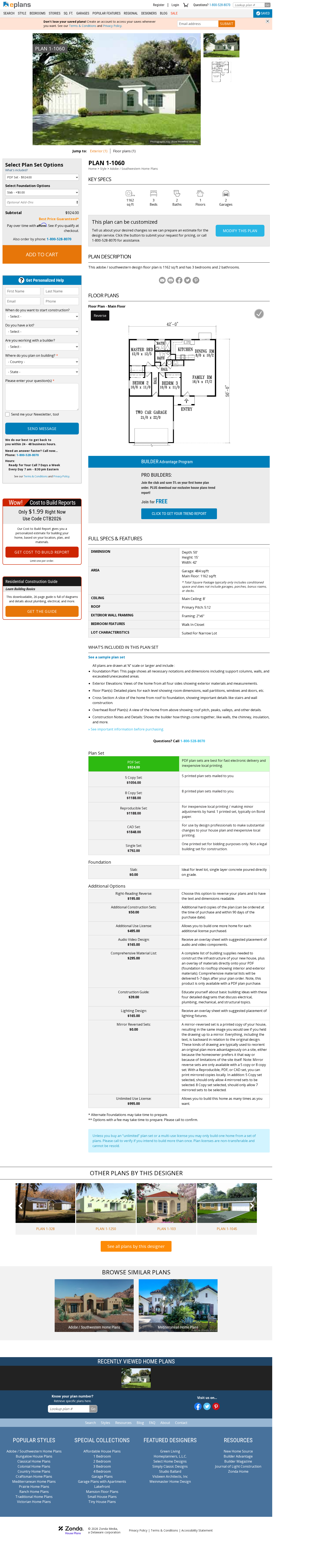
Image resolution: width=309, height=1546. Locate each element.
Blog (163, 13)
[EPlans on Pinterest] (216, 1406)
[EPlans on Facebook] (197, 1406)
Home (92, 169)
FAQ (152, 1422)
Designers (149, 13)
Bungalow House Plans (34, 1456)
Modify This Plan (240, 230)
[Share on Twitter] (187, 280)
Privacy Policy (112, 26)
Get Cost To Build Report (42, 552)
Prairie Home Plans (34, 1486)
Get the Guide (42, 611)
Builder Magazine (238, 1461)
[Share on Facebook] (179, 280)
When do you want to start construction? (37, 310)
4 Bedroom (102, 1471)
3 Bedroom (102, 1466)
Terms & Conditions (82, 26)
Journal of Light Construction (238, 1466)
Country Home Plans (34, 1471)
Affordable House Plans (102, 1451)
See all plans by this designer (136, 1246)
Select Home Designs (170, 1461)
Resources (123, 1422)
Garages (82, 13)
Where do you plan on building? (31, 355)
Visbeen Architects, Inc (170, 1476)
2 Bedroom (102, 1461)
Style (22, 13)
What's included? (16, 170)
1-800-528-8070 (219, 5)
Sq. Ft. (68, 13)
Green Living (170, 1451)
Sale (174, 13)
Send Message (42, 428)
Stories (54, 13)
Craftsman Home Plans (34, 1476)
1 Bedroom (102, 1456)
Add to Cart (42, 254)
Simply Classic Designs (170, 1466)
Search (9, 13)
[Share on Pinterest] (196, 280)
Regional (131, 13)
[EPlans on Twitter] (206, 1406)
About (165, 1422)
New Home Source (238, 1451)
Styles (105, 1422)
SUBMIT (226, 23)
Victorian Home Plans (34, 1501)
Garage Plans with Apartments (102, 1481)
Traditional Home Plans (34, 1496)
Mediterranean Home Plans (34, 1481)
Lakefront (102, 1486)
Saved (265, 13)
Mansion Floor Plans (102, 1491)
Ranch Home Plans (34, 1491)
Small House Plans (102, 1496)
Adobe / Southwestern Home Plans (134, 169)
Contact (181, 1422)
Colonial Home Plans (34, 1466)
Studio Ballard (170, 1471)
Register (158, 5)
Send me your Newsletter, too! (35, 414)
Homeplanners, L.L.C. (170, 1456)
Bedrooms (37, 13)
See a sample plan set (106, 657)
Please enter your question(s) (29, 380)
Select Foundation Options (27, 185)
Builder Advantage (238, 1456)
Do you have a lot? (19, 325)
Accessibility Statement (197, 1530)
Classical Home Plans (33, 1461)
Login (175, 5)
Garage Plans (102, 1476)
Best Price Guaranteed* (59, 219)
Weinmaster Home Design (170, 1481)
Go (267, 5)
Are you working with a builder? (30, 340)
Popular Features (106, 13)
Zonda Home (238, 1471)
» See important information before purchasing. (126, 729)
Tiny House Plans (102, 1501)
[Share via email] (162, 280)
